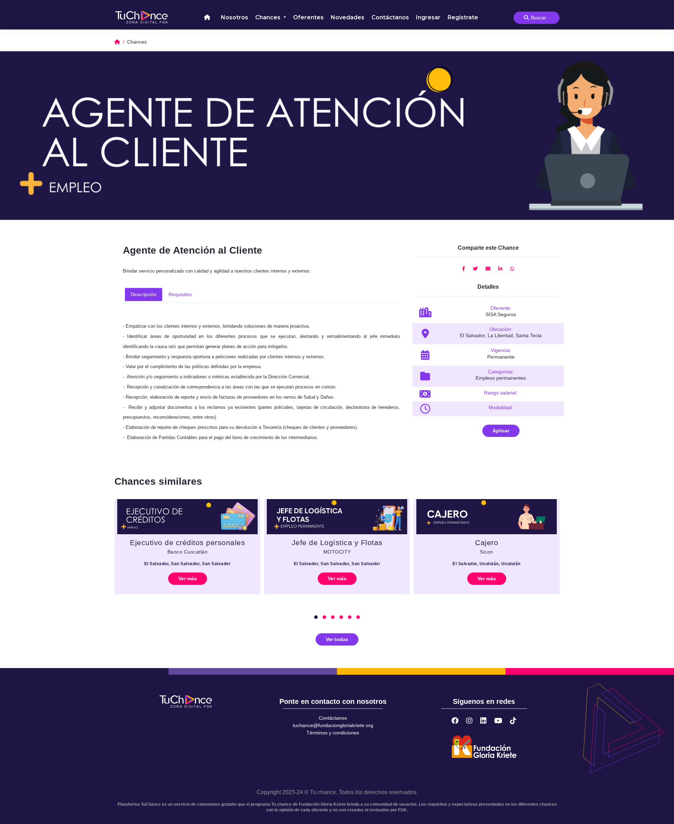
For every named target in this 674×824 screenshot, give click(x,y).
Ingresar (428, 17)
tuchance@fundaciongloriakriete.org (333, 725)
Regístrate (463, 17)
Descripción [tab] (144, 294)
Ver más (187, 578)
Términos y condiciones (332, 732)
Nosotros (234, 17)
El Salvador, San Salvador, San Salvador (187, 563)
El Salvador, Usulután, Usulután (486, 563)
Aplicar (501, 430)
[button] (316, 617)
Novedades (347, 17)
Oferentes (308, 17)
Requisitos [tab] (180, 294)
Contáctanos (390, 17)
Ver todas (337, 639)
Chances (268, 17)
